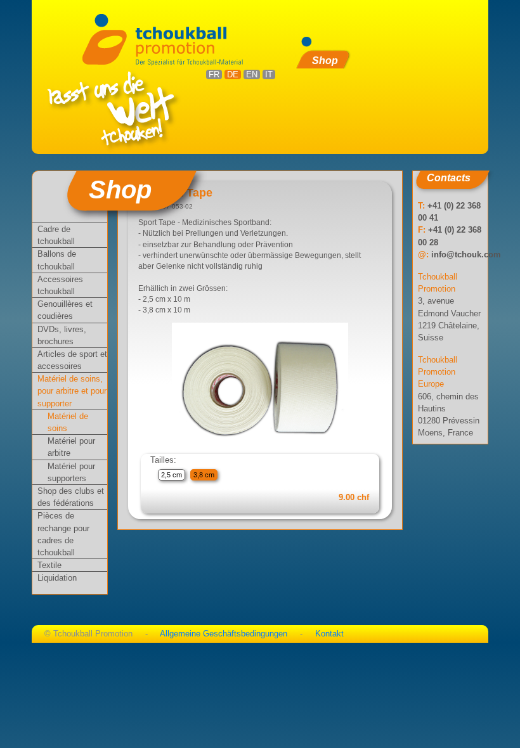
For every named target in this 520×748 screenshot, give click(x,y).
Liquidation (57, 578)
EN (251, 74)
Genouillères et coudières (65, 310)
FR (214, 74)
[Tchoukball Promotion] (167, 38)
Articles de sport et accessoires (72, 360)
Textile (49, 565)
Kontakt (329, 633)
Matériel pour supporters (71, 472)
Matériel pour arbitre (71, 447)
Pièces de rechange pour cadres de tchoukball (63, 534)
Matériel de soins (68, 422)
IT (269, 74)
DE (232, 74)
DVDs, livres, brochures (61, 335)
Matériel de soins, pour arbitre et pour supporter (72, 391)
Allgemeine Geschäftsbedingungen (223, 633)
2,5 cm (171, 475)
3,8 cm (203, 475)
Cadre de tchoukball (56, 235)
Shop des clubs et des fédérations (70, 497)
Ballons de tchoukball (56, 260)
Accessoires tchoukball (60, 285)
